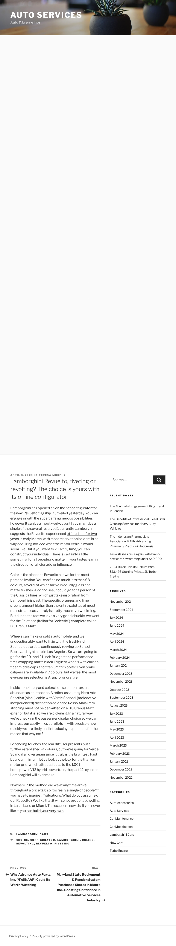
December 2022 (121, 769)
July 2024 (116, 617)
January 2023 (119, 761)
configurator (42, 839)
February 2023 (120, 753)
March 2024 (118, 649)
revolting (25, 843)
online (88, 839)
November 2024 (121, 601)
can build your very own (45, 811)
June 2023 (117, 721)
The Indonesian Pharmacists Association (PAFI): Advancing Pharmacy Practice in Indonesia (131, 541)
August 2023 (119, 705)
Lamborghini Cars (32, 834)
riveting (62, 843)
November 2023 (121, 681)
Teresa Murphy (52, 475)
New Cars (116, 842)
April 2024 (117, 641)
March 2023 (118, 745)
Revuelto (44, 843)
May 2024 (117, 633)
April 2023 (117, 737)
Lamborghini (68, 839)
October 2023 (119, 689)
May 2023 (117, 729)
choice (22, 839)
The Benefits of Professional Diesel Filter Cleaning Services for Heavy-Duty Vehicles (137, 523)
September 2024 (121, 609)
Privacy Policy (18, 936)
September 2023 (121, 697)
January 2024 (119, 665)
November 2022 (121, 777)
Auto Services (46, 15)
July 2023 (116, 713)
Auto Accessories (122, 802)
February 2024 (120, 657)
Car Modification (121, 826)
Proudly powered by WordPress (53, 936)
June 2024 (117, 625)
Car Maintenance (122, 818)
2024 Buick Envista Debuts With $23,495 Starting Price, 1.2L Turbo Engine (133, 571)
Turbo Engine (119, 850)
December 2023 (121, 673)
